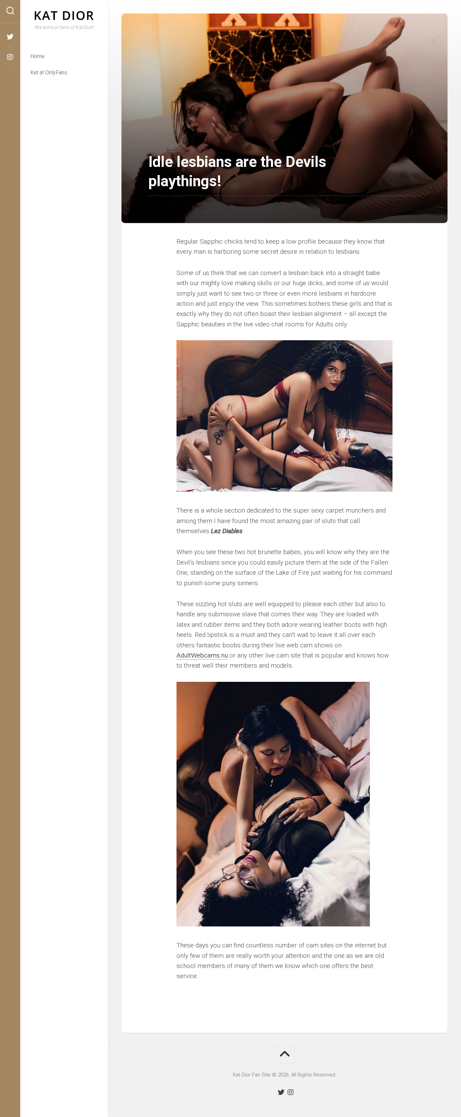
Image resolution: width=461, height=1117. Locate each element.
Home (37, 56)
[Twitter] (10, 36)
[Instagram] (10, 57)
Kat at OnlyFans (48, 72)
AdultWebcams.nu (202, 655)
